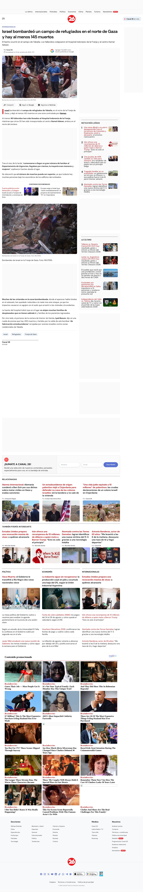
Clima (13, 829)
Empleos (115, 847)
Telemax (94, 835)
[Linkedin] (56, 874)
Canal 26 (9, 50)
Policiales (14, 838)
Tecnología (14, 841)
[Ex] (48, 874)
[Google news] (70, 874)
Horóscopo (14, 835)
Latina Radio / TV (97, 829)
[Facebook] (41, 874)
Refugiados (16, 334)
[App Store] (79, 874)
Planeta (55, 835)
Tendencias (35, 841)
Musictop (95, 838)
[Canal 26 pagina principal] (71, 22)
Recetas (55, 838)
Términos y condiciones (120, 832)
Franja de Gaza (31, 334)
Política (6, 572)
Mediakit (117, 838)
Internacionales (8, 27)
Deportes (35, 829)
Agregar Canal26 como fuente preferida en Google (64, 51)
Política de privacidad (119, 835)
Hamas (63, 113)
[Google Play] (91, 874)
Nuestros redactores (119, 844)
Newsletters (118, 850)
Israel (7, 110)
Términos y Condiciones (67, 882)
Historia (55, 832)
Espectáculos (15, 832)
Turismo (55, 841)
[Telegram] (67, 874)
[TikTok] (59, 874)
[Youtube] (52, 874)
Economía (47, 572)
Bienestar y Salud (37, 826)
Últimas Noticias (16, 826)
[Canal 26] (71, 862)
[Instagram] (45, 874)
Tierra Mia (95, 832)
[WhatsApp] (63, 874)
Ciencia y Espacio (59, 826)
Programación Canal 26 (120, 841)
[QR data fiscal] (101, 876)
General (34, 832)
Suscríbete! (110, 465)
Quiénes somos (117, 826)
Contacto (115, 829)
